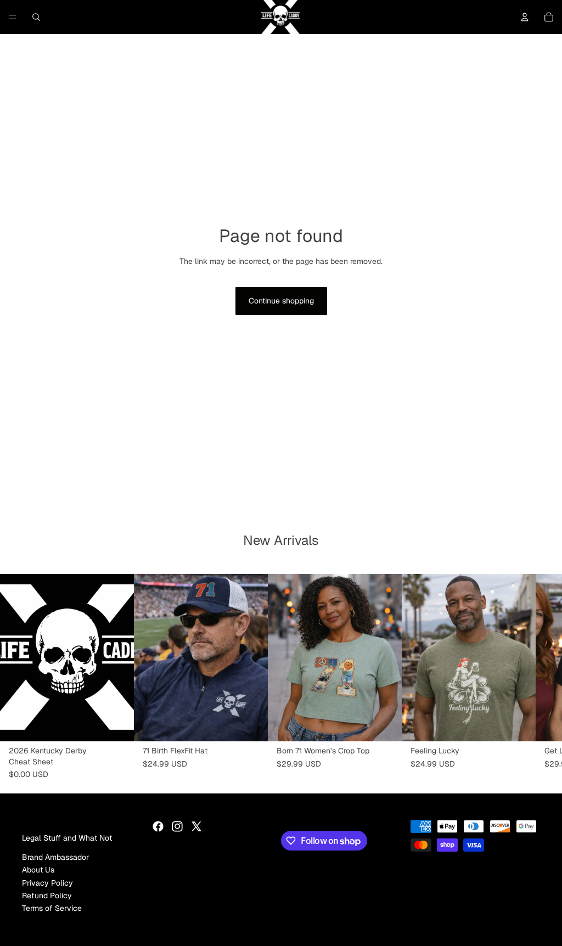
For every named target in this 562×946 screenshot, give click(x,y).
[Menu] (12, 17)
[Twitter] (196, 826)
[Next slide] (368, 658)
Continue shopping (281, 301)
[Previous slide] (302, 658)
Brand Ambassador (55, 857)
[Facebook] (158, 826)
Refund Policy (47, 895)
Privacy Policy (47, 883)
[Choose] (251, 725)
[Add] (117, 725)
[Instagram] (177, 826)
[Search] (36, 17)
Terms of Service (52, 909)
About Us (38, 870)
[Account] (525, 17)
